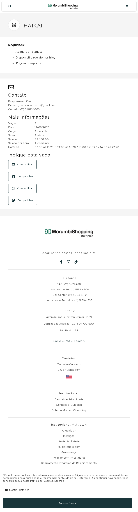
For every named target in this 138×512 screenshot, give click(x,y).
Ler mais (59, 481)
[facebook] (61, 262)
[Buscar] (9, 6)
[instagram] (68, 262)
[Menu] (127, 6)
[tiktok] (76, 262)
